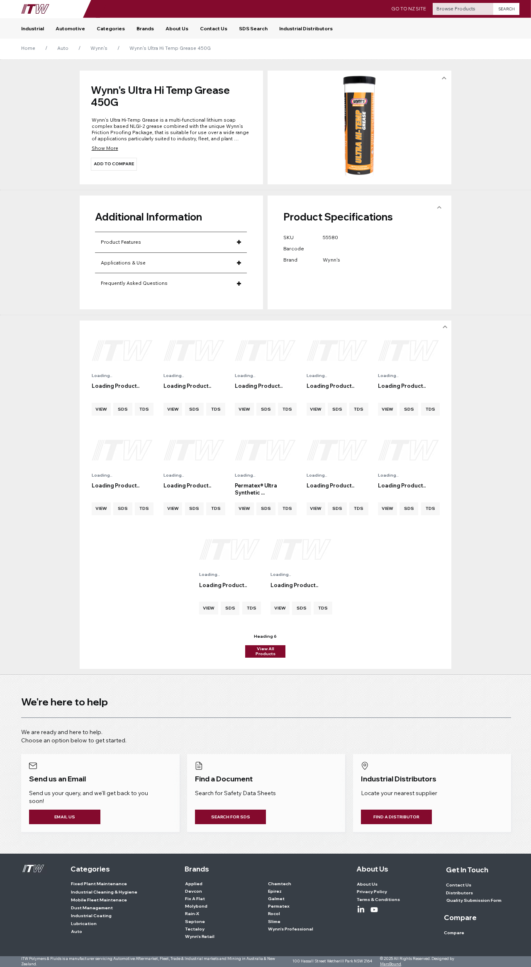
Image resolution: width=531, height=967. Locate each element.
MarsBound (390, 964)
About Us (372, 868)
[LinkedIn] (361, 910)
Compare (460, 917)
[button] (111, 28)
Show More (105, 148)
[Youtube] (374, 910)
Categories (90, 868)
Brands (197, 868)
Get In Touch (467, 869)
